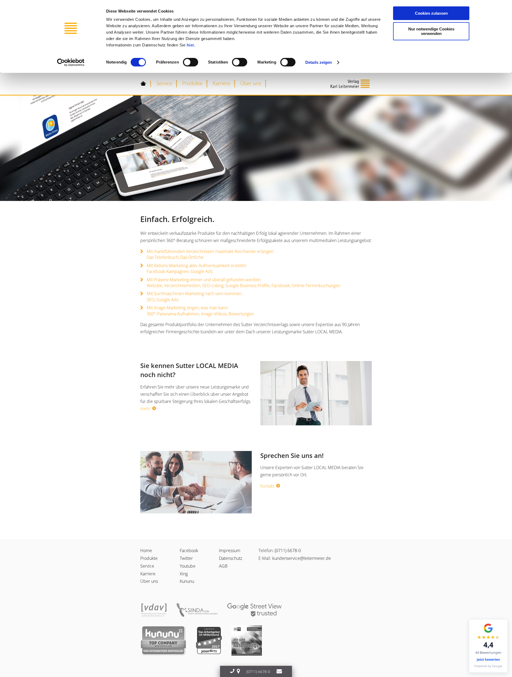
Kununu (187, 581)
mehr (145, 408)
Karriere (221, 83)
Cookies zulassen (431, 13)
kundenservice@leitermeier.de (301, 558)
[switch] (190, 62)
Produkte (192, 83)
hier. (191, 45)
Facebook (189, 550)
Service (164, 83)
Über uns (250, 83)
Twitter (186, 558)
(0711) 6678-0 (288, 550)
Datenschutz (230, 558)
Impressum (229, 550)
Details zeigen (318, 62)
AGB (223, 566)
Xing (184, 574)
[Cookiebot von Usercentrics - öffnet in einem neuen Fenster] (70, 62)
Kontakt (267, 486)
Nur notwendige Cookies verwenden (431, 31)
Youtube (187, 566)
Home (146, 550)
